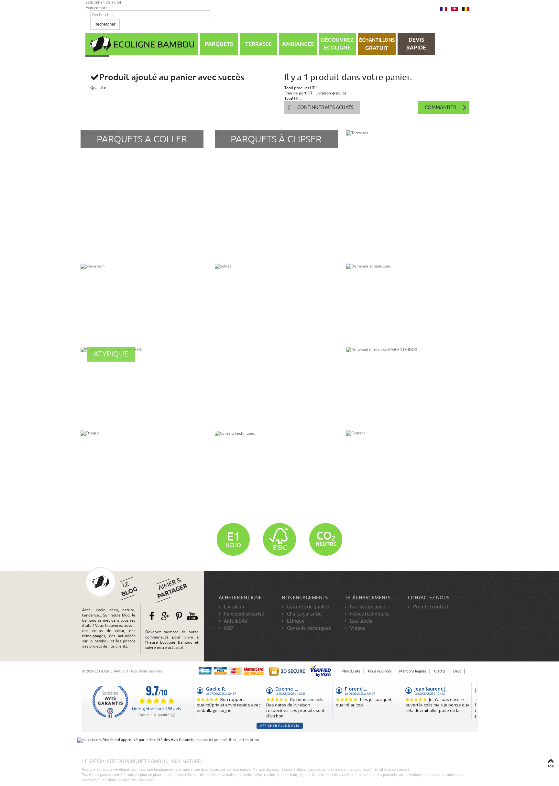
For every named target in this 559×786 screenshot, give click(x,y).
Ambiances (298, 44)
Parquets (219, 44)
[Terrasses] (407, 192)
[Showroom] (142, 300)
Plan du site (351, 671)
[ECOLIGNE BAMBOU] (141, 44)
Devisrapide (416, 43)
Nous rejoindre (379, 671)
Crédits (439, 671)
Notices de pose (367, 607)
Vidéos (357, 628)
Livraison (233, 607)
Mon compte (96, 7)
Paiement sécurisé (243, 614)
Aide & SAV (235, 621)
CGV (228, 628)
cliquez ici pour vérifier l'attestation (227, 739)
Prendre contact (430, 607)
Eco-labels (360, 621)
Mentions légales (412, 671)
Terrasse (258, 44)
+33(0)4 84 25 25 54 (103, 2)
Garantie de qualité (307, 607)
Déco (457, 671)
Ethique (295, 621)
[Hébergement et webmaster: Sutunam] (472, 671)
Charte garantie (304, 614)
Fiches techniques (369, 614)
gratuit (377, 44)
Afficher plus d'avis (279, 726)
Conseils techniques (308, 628)
